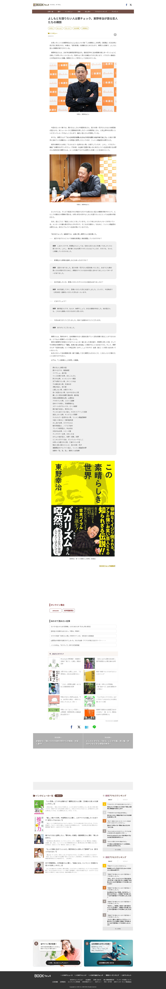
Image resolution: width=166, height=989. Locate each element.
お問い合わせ (97, 980)
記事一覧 (50, 11)
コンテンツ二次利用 (74, 982)
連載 (79, 11)
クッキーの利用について (124, 980)
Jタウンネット (126, 975)
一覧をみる (59, 795)
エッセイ (68, 28)
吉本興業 (76, 28)
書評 (59, 11)
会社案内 (88, 980)
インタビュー (69, 11)
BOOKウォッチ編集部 (107, 566)
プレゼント (115, 11)
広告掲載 (55, 982)
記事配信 (63, 982)
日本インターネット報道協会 (122, 982)
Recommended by (110, 720)
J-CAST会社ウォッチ (96, 975)
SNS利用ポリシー (87, 982)
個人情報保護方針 (109, 980)
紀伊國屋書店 (68, 610)
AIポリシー (98, 982)
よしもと (59, 28)
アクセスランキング (101, 11)
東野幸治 (85, 28)
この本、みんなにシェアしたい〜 (58, 963)
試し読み (87, 11)
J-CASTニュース (67, 975)
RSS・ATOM (108, 982)
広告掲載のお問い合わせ (106, 963)
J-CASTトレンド (81, 975)
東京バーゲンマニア (112, 975)
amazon (56, 610)
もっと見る (118, 849)
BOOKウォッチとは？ (76, 980)
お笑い (51, 28)
